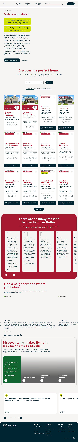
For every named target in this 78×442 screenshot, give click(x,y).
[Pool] (45, 121)
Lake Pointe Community (63, 182)
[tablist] (39, 88)
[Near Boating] (69, 157)
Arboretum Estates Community (9, 114)
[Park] (16, 124)
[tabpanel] (39, 152)
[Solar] (45, 197)
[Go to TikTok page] (9, 426)
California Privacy (62, 428)
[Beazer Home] (8, 4)
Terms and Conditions (50, 428)
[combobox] (34, 82)
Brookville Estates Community (12, 182)
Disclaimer (25, 60)
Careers (35, 431)
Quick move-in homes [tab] (46, 88)
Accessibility (48, 431)
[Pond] (27, 158)
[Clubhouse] (33, 127)
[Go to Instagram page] (6, 426)
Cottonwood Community (27, 113)
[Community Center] (33, 196)
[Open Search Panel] (45, 3)
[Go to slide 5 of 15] (10, 335)
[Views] (66, 196)
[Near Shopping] (63, 121)
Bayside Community (63, 144)
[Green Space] (10, 124)
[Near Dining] (51, 121)
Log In (62, 4)
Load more (38, 209)
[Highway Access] (13, 124)
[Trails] (7, 124)
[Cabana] (48, 161)
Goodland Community (45, 108)
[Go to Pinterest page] (16, 426)
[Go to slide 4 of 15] (8, 335)
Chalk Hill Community (27, 182)
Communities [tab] (30, 88)
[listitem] (30, 403)
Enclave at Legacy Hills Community (12, 144)
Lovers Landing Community (65, 108)
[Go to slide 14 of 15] (15, 335)
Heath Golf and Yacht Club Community (47, 182)
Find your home (18, 4)
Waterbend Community (27, 144)
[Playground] (16, 158)
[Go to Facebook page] (4, 426)
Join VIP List (16, 107)
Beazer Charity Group (39, 433)
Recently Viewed (71, 431)
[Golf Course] (7, 158)
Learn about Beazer (38, 4)
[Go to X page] (11, 426)
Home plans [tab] (37, 88)
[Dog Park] (66, 160)
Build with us (27, 4)
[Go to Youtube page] (13, 426)
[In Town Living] (30, 161)
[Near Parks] (48, 121)
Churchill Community (45, 144)
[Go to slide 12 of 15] (14, 335)
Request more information (12, 60)
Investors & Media (38, 426)
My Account (70, 426)
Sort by (26, 79)
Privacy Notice (61, 426)
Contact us (71, 4)
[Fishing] (60, 157)
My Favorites (70, 428)
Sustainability (37, 428)
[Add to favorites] (18, 97)
